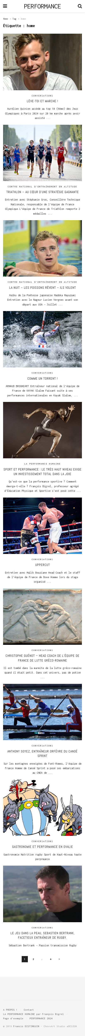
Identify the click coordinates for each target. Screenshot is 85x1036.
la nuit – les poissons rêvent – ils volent (42, 287)
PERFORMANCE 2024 (41, 1018)
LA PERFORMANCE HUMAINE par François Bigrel (33, 1014)
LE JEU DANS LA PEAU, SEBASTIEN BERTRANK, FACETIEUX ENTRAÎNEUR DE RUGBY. (43, 935)
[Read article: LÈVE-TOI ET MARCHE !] (42, 62)
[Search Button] (80, 6)
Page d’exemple (13, 1018)
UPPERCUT (42, 565)
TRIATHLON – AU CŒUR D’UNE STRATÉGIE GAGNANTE (42, 192)
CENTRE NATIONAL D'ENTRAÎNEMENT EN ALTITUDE (42, 186)
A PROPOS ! (10, 1009)
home (23, 19)
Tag (14, 19)
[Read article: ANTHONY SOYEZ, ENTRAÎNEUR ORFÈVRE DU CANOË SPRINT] (42, 712)
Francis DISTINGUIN (26, 1026)
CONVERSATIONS (42, 96)
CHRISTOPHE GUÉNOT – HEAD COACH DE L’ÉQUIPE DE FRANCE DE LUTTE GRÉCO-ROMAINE (42, 657)
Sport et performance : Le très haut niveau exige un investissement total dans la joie (42, 471)
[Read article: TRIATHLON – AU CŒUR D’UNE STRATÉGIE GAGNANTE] (42, 153)
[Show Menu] (5, 6)
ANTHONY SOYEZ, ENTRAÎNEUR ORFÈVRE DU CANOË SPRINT (42, 753)
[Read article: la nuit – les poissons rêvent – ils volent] (42, 248)
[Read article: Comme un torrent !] (42, 339)
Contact (29, 1009)
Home (5, 19)
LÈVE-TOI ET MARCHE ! (42, 101)
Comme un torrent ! (42, 378)
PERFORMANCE (42, 6)
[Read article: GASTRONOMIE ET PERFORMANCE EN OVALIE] (42, 807)
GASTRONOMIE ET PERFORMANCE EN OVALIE (42, 847)
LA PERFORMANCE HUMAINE (42, 464)
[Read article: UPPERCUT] (42, 526)
